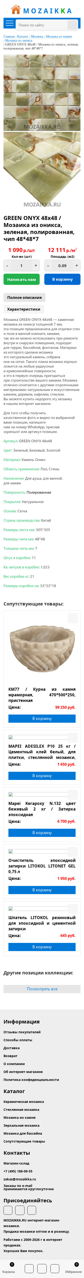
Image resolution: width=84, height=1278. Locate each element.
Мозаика (37, 36)
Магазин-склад (16, 1163)
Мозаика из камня (59, 36)
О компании (14, 1064)
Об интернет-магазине (23, 1071)
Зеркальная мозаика (21, 1125)
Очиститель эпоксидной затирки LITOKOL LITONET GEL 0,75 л (42, 866)
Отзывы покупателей (22, 1032)
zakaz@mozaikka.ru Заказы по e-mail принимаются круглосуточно (29, 1184)
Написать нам (21, 279)
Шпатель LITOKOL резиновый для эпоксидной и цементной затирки (42, 923)
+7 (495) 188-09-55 (18, 1171)
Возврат (11, 1056)
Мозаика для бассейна (23, 1133)
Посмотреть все (42, 988)
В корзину (62, 279)
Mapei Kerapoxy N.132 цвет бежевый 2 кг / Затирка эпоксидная (42, 809)
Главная (9, 36)
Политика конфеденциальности (31, 1079)
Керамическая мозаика (24, 1101)
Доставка (12, 1048)
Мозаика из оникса (18, 40)
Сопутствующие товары (24, 1141)
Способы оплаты (18, 1040)
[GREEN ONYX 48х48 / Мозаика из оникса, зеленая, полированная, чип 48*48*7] (42, 129)
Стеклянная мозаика (21, 1109)
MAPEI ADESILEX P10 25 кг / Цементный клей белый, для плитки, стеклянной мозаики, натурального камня (42, 751)
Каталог (22, 36)
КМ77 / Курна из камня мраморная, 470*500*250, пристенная (42, 695)
